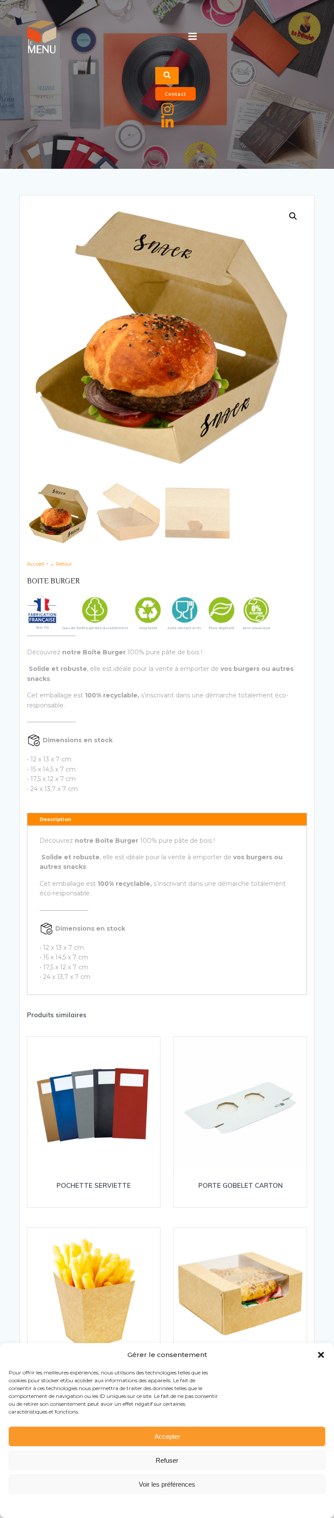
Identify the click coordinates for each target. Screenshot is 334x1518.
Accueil (35, 564)
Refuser (167, 1460)
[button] (321, 1354)
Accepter (167, 1436)
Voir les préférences (167, 1484)
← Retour (61, 564)
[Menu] (192, 36)
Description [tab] (55, 819)
